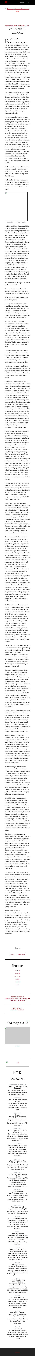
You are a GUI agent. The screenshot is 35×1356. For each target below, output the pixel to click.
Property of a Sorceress (17, 1145)
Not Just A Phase (17, 1297)
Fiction (7, 25)
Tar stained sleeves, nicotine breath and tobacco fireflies (17, 998)
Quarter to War (17, 1192)
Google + (17, 979)
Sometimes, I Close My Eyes (17, 1175)
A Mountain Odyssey (17, 1009)
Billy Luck (17, 1046)
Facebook (17, 970)
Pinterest (17, 976)
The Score (17, 1328)
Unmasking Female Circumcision (17, 1281)
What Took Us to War (17, 1161)
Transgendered (17, 1207)
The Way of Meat (17, 1234)
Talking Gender (17, 1265)
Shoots (17, 1115)
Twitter (17, 973)
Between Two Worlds (17, 1249)
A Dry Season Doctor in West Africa (17, 1131)
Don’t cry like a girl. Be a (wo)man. (17, 1088)
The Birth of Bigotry (17, 1313)
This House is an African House (17, 1101)
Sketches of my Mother (17, 1218)
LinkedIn (17, 982)
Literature (13, 25)
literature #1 (21, 954)
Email (17, 985)
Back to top (17, 1351)
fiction (12, 954)
